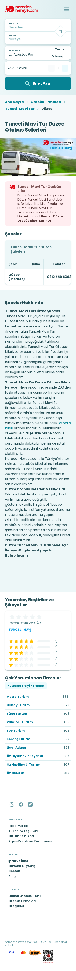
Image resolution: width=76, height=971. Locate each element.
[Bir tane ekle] (65, 68)
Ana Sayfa (14, 102)
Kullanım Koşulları (23, 831)
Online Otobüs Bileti (24, 896)
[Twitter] (31, 804)
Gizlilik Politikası (21, 836)
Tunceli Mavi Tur (20, 109)
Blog (12, 876)
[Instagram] (12, 804)
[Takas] (60, 31)
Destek (14, 871)
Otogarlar (16, 906)
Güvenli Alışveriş (21, 866)
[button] (66, 9)
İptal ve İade (18, 861)
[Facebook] (21, 804)
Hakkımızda (18, 826)
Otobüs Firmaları (46, 102)
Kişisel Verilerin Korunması (30, 841)
